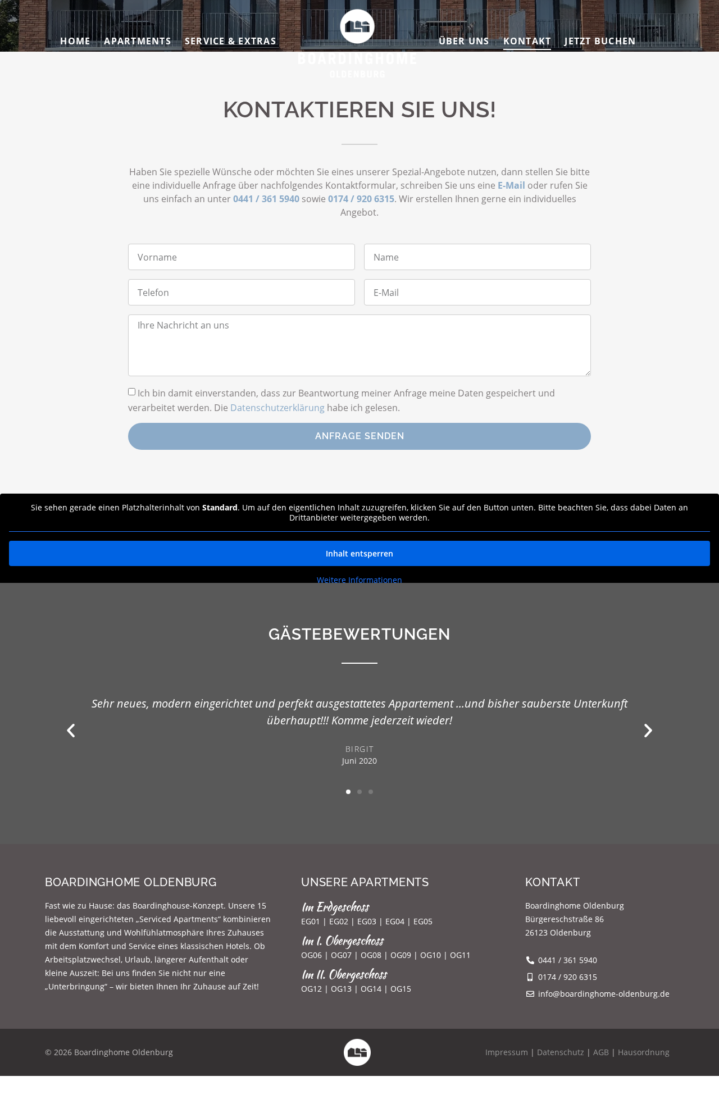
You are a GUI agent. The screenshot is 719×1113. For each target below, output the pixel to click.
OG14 (371, 988)
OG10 (430, 955)
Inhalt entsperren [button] (359, 553)
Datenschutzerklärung (277, 407)
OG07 (341, 955)
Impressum (506, 1052)
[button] (71, 731)
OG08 (371, 955)
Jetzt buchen (600, 41)
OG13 (341, 988)
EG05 (423, 921)
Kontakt (527, 41)
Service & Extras (230, 41)
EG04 (394, 921)
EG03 (366, 921)
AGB (601, 1052)
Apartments (137, 41)
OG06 (311, 955)
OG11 (460, 955)
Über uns (464, 41)
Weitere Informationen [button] (359, 580)
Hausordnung (644, 1052)
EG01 (310, 921)
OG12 (311, 988)
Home (75, 41)
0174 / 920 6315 (361, 199)
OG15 (400, 988)
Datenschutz (560, 1052)
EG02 (338, 921)
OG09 (400, 955)
